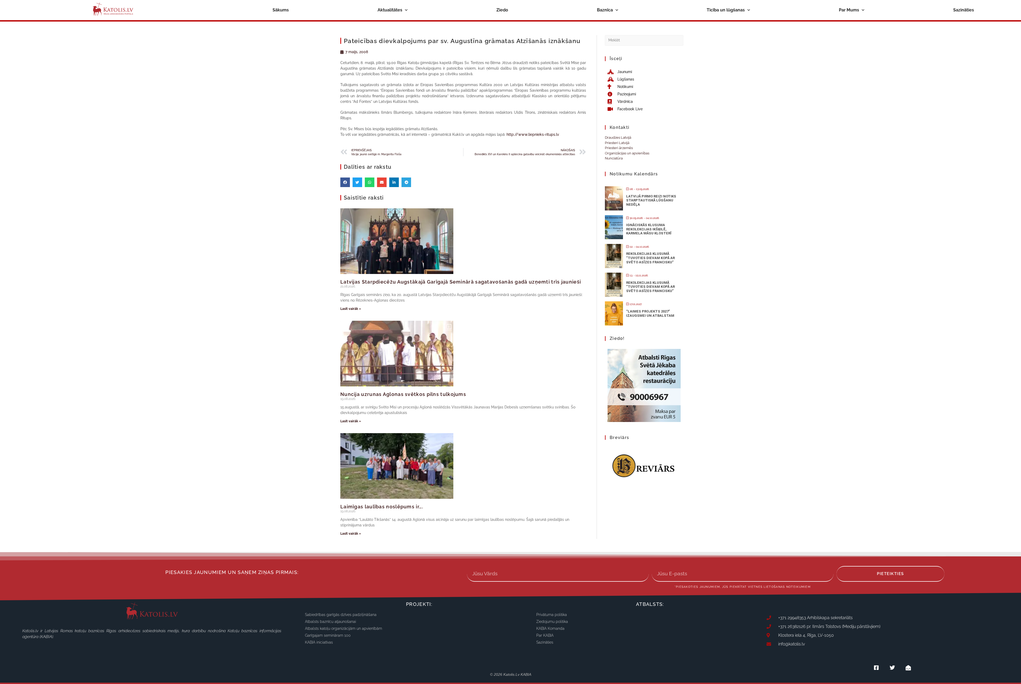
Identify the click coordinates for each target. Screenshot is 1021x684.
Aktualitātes (390, 9)
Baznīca (605, 9)
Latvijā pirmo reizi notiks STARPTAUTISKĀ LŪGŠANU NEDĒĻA (651, 200)
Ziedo (502, 9)
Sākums (281, 9)
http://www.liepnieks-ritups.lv (533, 134)
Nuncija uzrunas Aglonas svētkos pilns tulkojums (403, 394)
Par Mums (849, 9)
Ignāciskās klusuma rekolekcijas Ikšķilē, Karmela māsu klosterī (648, 229)
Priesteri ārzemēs (619, 148)
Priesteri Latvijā (617, 143)
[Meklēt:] (644, 40)
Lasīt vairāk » (350, 309)
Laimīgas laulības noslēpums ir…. (382, 506)
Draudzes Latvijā (618, 138)
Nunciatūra (614, 158)
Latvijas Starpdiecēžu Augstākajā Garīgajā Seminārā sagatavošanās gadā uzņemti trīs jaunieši (460, 282)
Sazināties (963, 9)
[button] (345, 182)
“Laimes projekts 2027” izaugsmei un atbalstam (650, 313)
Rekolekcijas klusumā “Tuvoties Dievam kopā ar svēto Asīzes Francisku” (650, 258)
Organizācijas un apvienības (627, 153)
